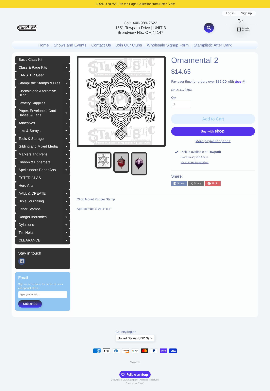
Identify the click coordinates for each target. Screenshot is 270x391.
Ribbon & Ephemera (44, 162)
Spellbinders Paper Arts (44, 170)
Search (135, 362)
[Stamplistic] (27, 28)
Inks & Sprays (44, 131)
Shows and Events (70, 45)
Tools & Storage (44, 139)
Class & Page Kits (44, 68)
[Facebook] (21, 261)
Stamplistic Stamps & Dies (44, 83)
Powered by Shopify (135, 383)
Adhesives (44, 123)
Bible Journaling (44, 201)
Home (43, 45)
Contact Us (101, 45)
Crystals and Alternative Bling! (44, 93)
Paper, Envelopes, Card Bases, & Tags (44, 113)
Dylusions (44, 225)
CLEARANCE (44, 240)
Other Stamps (44, 209)
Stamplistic (133, 380)
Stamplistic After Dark (213, 45)
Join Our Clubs (129, 45)
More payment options (212, 141)
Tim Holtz (44, 233)
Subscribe (30, 303)
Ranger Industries (44, 217)
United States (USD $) (133, 338)
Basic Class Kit (30, 60)
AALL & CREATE (44, 194)
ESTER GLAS (30, 178)
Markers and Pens (44, 154)
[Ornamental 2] (103, 160)
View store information (195, 162)
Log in (230, 13)
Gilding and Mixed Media (44, 147)
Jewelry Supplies (44, 103)
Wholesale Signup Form (168, 45)
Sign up (246, 13)
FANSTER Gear (31, 75)
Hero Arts (26, 185)
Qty (173, 97)
